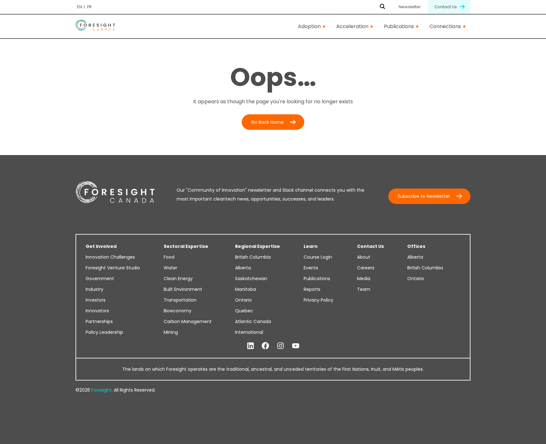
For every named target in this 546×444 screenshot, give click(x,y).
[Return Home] (95, 26)
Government (100, 278)
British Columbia (253, 257)
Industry (94, 289)
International (249, 332)
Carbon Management (188, 321)
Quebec (244, 311)
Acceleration (352, 26)
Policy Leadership (104, 332)
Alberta (243, 268)
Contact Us (446, 7)
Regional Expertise (257, 246)
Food (169, 257)
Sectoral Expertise (186, 246)
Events (311, 268)
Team (363, 289)
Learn (311, 246)
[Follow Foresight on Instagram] (281, 346)
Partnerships (99, 321)
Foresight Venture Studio (113, 268)
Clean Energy (178, 278)
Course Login (318, 257)
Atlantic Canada (253, 321)
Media (363, 278)
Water (170, 268)
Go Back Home (267, 122)
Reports (312, 289)
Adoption (309, 26)
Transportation (180, 300)
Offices (416, 246)
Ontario (243, 300)
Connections (445, 26)
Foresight (101, 390)
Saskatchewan (251, 278)
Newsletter (410, 7)
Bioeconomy (177, 311)
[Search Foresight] (382, 7)
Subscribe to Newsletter (424, 196)
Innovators (97, 311)
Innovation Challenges (110, 257)
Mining (171, 332)
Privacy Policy (318, 300)
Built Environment (183, 289)
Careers (365, 268)
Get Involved (101, 246)
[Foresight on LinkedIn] (251, 346)
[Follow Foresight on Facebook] (265, 346)
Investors (96, 300)
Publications (399, 26)
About (363, 257)
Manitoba (245, 289)
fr (89, 7)
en (79, 7)
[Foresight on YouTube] (296, 346)
